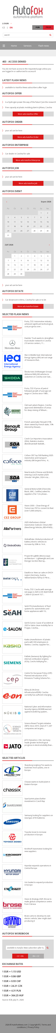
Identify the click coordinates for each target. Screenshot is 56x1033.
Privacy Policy (33, 1027)
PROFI (48, 27)
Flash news (43, 45)
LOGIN (5, 23)
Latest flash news (14, 80)
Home (14, 45)
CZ (3, 27)
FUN (38, 27)
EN (11, 27)
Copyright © (34, 1024)
